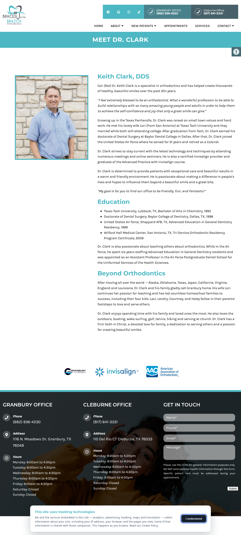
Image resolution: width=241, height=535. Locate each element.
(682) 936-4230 (26, 422)
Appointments (176, 26)
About (115, 26)
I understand (194, 518)
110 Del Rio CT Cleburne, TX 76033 (122, 439)
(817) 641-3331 (105, 422)
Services (202, 26)
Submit (233, 488)
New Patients (142, 26)
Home (98, 26)
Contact (224, 26)
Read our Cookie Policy (144, 525)
